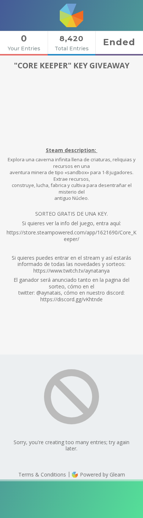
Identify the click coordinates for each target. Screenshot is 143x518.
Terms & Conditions (42, 474)
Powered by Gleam (101, 474)
